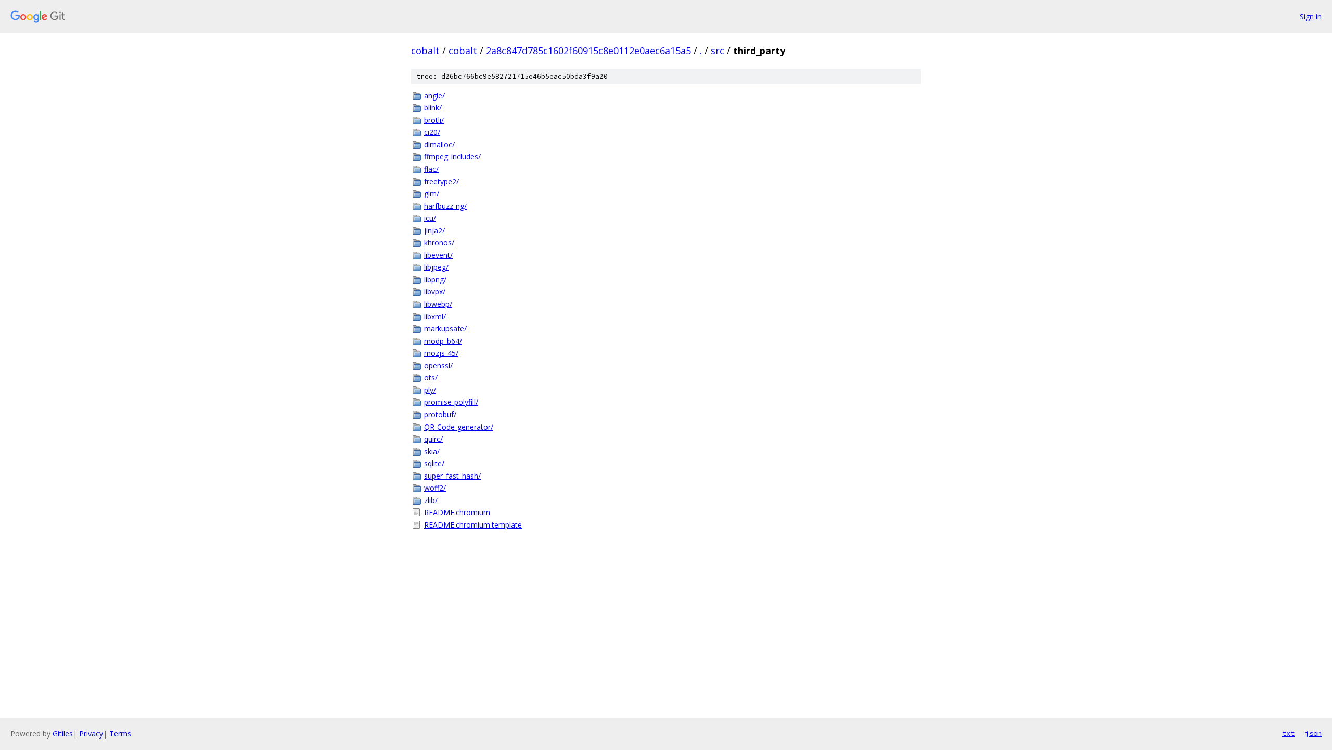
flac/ (431, 169)
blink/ (433, 108)
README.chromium (457, 512)
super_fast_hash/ (452, 476)
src (717, 50)
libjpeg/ (436, 267)
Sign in (1311, 16)
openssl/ (438, 365)
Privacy (91, 734)
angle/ (434, 96)
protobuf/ (440, 414)
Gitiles (63, 734)
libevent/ (438, 255)
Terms (120, 734)
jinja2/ (434, 230)
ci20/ (432, 132)
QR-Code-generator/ (458, 427)
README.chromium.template (473, 525)
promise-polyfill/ (451, 402)
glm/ (431, 193)
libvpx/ (434, 291)
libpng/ (435, 279)
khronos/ (439, 242)
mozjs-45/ (441, 353)
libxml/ (435, 316)
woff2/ (435, 488)
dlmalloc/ (439, 144)
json (1313, 733)
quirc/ (433, 439)
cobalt (425, 50)
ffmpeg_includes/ (452, 156)
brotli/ (434, 120)
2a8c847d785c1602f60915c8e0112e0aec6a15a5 (588, 50)
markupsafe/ (445, 328)
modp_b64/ (443, 341)
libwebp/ (438, 304)
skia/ (432, 451)
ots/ (431, 377)
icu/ (430, 218)
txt (1288, 733)
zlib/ (431, 500)
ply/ (430, 390)
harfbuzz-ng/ (445, 206)
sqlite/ (434, 463)
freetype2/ (441, 181)
